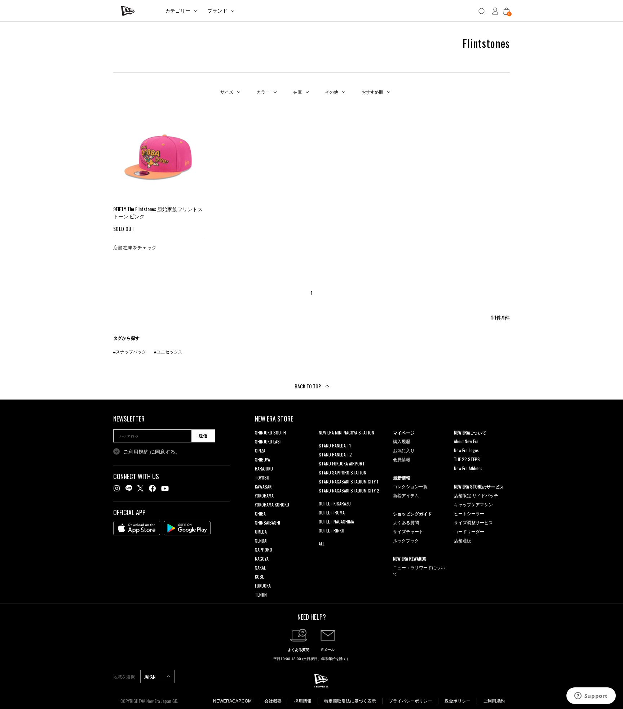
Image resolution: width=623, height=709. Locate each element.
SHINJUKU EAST (268, 441)
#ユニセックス (168, 351)
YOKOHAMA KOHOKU (272, 504)
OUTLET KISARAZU (335, 503)
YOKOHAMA (264, 495)
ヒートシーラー (469, 513)
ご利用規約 (136, 452)
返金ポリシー (457, 701)
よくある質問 (406, 522)
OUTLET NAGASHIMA (336, 521)
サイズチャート (408, 531)
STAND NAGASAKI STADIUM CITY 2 (349, 490)
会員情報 (401, 459)
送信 (203, 435)
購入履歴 (401, 441)
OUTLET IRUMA (332, 512)
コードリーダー (469, 531)
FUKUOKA (263, 586)
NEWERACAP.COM (232, 701)
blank (323, 441)
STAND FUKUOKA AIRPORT (342, 463)
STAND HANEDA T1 (335, 445)
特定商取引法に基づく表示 (350, 701)
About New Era (466, 441)
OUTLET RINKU (331, 530)
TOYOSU (262, 477)
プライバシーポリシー (410, 701)
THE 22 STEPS (467, 459)
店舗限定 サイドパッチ (476, 495)
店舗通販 (462, 540)
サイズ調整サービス (473, 522)
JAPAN (150, 676)
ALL (321, 543)
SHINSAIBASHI (267, 523)
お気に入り (404, 450)
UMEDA (261, 532)
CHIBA (260, 513)
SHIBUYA (262, 459)
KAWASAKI (264, 486)
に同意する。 (151, 452)
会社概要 (273, 701)
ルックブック (406, 540)
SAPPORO (263, 550)
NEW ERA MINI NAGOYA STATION (346, 432)
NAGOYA (262, 559)
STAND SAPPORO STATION (342, 472)
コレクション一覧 (410, 486)
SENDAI (261, 541)
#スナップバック (129, 351)
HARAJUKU (264, 468)
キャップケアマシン (473, 504)
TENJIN (261, 595)
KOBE (259, 577)
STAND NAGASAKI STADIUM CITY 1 (348, 481)
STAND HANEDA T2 (335, 454)
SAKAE (260, 568)
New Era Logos (466, 450)
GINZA (260, 450)
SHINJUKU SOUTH (270, 432)
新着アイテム (406, 495)
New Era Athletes (468, 468)
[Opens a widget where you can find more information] (591, 696)
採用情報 (303, 701)
